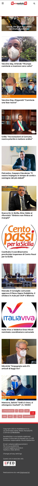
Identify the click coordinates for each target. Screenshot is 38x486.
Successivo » (29, 416)
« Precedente (8, 411)
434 (26, 411)
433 (21, 411)
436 (4, 416)
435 (32, 413)
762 (19, 416)
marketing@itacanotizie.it (13, 448)
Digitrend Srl (25, 472)
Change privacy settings (12, 454)
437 (10, 416)
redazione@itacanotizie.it (18, 444)
